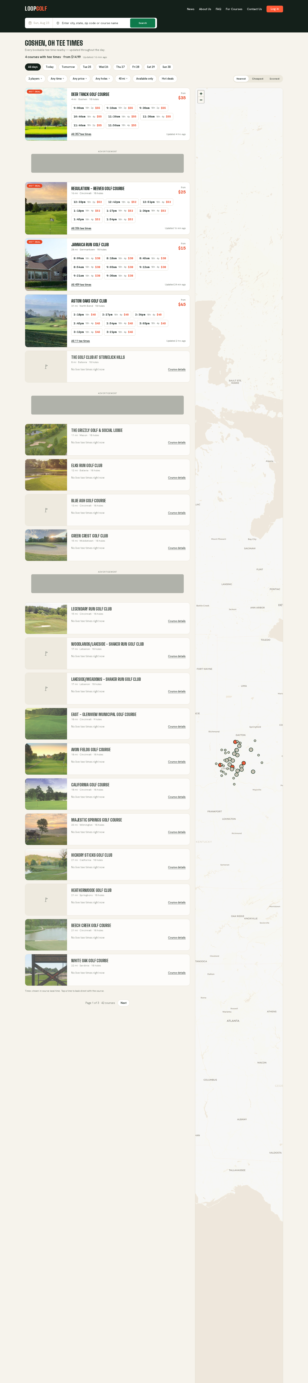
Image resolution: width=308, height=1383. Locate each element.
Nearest (241, 78)
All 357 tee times (81, 134)
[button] (201, 93)
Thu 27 (120, 67)
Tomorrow (68, 67)
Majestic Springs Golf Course (96, 820)
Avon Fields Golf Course (91, 749)
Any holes (103, 78)
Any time (57, 78)
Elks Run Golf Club (86, 465)
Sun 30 (167, 67)
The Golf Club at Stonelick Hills (98, 357)
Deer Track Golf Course (90, 94)
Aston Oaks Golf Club (89, 301)
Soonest (275, 78)
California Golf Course (90, 784)
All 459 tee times (81, 284)
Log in (275, 9)
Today (50, 67)
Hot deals (168, 78)
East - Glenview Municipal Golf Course (103, 714)
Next (124, 1003)
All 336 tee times (81, 228)
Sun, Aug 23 (41, 23)
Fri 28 (135, 67)
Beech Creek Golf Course (91, 925)
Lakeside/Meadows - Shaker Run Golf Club (106, 679)
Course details (177, 369)
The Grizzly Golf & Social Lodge (97, 430)
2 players (35, 78)
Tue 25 (87, 67)
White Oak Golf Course (89, 960)
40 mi (123, 78)
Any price (80, 78)
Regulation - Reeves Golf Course (97, 188)
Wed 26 (103, 67)
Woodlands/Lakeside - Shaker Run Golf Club (107, 644)
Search (143, 23)
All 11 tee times (80, 341)
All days (33, 67)
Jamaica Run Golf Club (90, 244)
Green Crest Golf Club (89, 535)
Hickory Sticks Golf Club (91, 855)
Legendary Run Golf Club (91, 609)
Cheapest (257, 78)
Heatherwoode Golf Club (91, 890)
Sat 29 (151, 67)
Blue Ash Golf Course (88, 500)
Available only (144, 78)
